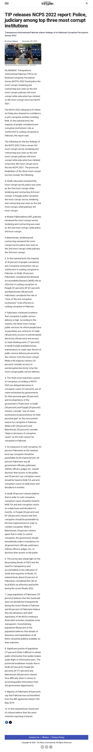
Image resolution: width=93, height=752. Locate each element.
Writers (45, 737)
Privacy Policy (58, 737)
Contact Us (34, 737)
